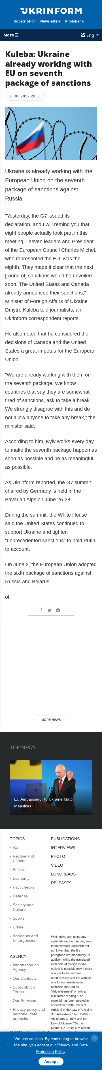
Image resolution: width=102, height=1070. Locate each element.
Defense (20, 896)
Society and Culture (23, 907)
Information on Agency (26, 967)
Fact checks (23, 887)
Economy (21, 878)
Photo (58, 856)
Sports (18, 918)
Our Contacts (25, 978)
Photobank (74, 21)
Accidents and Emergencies (25, 938)
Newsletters (50, 21)
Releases (61, 883)
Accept (51, 1061)
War (16, 847)
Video (57, 865)
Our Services (24, 1000)
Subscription (25, 21)
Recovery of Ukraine (23, 858)
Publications (65, 838)
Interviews (63, 847)
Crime (18, 927)
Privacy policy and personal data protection (29, 1014)
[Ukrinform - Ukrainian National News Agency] (51, 10)
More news (51, 719)
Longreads (63, 874)
